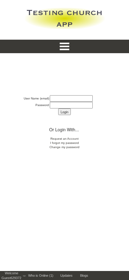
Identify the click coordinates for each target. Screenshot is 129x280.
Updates (67, 275)
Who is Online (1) (41, 275)
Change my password (65, 147)
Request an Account (64, 138)
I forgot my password (64, 143)
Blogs (85, 275)
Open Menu (64, 46)
